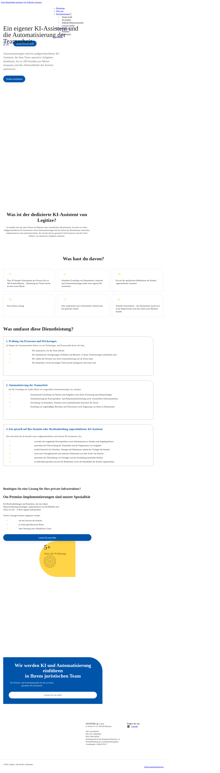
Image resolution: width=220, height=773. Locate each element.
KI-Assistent (66, 20)
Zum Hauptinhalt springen (12, 2)
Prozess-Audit (67, 17)
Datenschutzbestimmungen (154, 767)
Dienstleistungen (63, 14)
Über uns (59, 11)
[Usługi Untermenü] (71, 14)
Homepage (60, 8)
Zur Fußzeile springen (32, 2)
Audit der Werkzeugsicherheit (72, 23)
